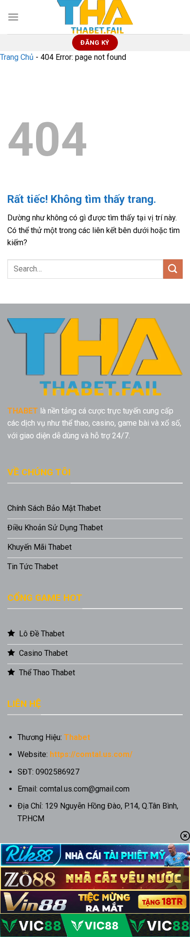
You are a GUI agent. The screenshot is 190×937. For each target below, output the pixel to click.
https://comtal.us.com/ (91, 754)
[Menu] (13, 17)
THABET (22, 410)
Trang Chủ (17, 57)
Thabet (77, 737)
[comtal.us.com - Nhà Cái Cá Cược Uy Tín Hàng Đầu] (95, 17)
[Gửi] (173, 268)
